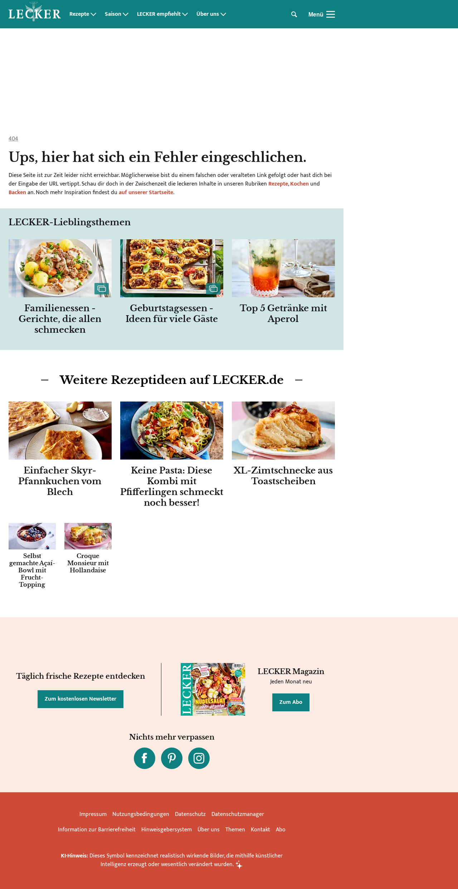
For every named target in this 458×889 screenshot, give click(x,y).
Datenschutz (190, 814)
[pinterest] (171, 758)
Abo (281, 830)
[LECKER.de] (35, 14)
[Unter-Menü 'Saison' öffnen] (125, 14)
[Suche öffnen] (294, 14)
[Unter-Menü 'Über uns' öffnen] (223, 14)
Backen (17, 192)
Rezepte (79, 14)
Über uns (207, 14)
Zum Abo (290, 702)
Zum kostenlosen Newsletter (80, 699)
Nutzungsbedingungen (140, 814)
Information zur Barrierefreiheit (97, 830)
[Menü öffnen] (330, 14)
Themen (235, 830)
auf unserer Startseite (146, 192)
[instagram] (199, 758)
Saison (113, 14)
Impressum (93, 814)
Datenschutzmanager (237, 814)
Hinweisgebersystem (166, 830)
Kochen (299, 184)
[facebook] (144, 758)
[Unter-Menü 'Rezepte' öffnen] (93, 14)
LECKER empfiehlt (159, 14)
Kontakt (260, 830)
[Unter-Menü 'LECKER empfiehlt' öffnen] (185, 14)
